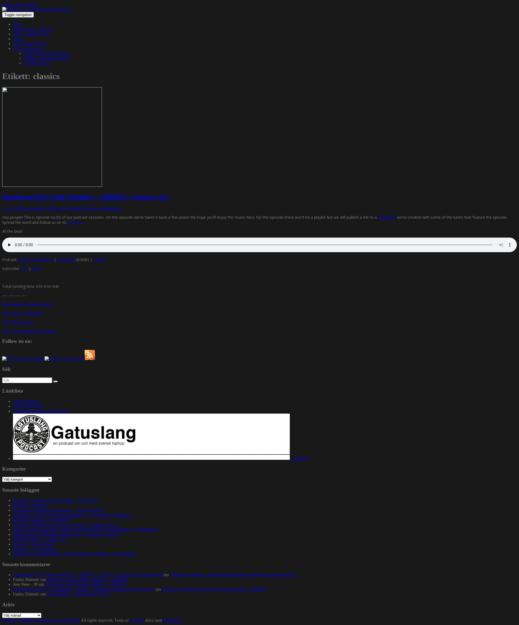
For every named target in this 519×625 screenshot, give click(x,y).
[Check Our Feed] (89, 358)
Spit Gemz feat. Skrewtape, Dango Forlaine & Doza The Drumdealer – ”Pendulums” (85, 529)
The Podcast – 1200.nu (32, 29)
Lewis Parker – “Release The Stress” (78, 594)
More (36, 268)
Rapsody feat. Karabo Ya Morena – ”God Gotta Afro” (59, 510)
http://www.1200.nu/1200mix (27, 304)
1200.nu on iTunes (18, 322)
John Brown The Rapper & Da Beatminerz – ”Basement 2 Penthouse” (73, 515)
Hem (17, 24)
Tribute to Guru (37, 63)
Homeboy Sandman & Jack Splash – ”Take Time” (56, 500)
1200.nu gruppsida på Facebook (40, 411)
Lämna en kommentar (102, 208)
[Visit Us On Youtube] (64, 358)
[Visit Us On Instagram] (23, 358)
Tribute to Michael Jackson (47, 58)
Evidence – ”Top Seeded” (35, 549)
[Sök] (55, 381)
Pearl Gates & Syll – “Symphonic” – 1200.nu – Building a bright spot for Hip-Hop (83, 589)
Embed (99, 259)
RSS (24, 268)
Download (66, 259)
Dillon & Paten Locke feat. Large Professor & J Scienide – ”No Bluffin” (75, 554)
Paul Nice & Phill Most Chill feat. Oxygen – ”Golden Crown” (66, 524)
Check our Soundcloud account (29, 330)
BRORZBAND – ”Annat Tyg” (40, 539)
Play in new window (35, 259)
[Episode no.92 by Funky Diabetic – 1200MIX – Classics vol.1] (52, 185)
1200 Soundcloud (28, 406)
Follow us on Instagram (23, 313)
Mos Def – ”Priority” (31, 505)
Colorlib (137, 620)
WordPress (172, 620)
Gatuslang (299, 458)
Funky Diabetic (69, 208)
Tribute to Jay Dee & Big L (47, 53)
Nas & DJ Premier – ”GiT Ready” (42, 520)
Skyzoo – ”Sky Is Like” (33, 544)
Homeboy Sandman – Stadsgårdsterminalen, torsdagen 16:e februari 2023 (233, 574)
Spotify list (387, 217)
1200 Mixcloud (26, 401)
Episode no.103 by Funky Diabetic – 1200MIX (87, 579)
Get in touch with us (30, 43)
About (18, 38)
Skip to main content (19, 4)
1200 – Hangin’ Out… (32, 34)
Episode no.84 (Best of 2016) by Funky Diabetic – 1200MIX (214, 589)
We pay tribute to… (29, 48)
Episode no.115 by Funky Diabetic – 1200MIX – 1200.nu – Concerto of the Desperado (87, 574)
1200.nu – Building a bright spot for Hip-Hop (41, 620)
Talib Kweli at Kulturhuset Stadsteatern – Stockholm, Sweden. (66, 534)
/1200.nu (74, 222)
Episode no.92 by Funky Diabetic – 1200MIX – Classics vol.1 (85, 196)
